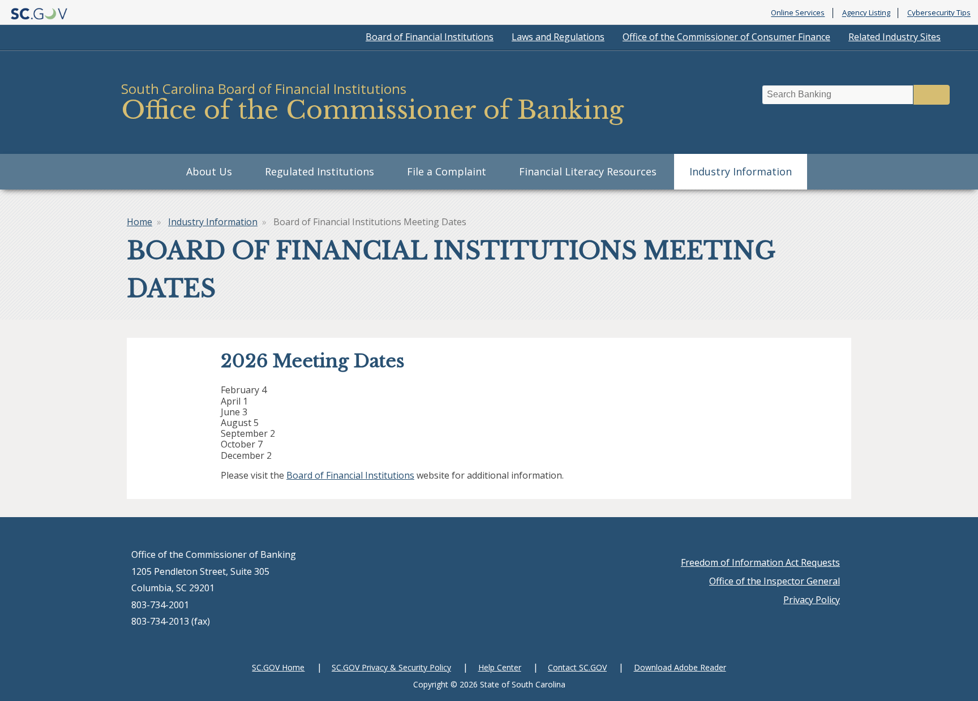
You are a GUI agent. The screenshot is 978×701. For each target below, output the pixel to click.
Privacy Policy (811, 600)
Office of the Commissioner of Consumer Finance (726, 37)
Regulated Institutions (319, 171)
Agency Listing (866, 13)
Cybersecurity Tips (939, 13)
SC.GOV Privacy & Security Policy (391, 667)
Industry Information (740, 171)
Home (139, 222)
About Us (209, 171)
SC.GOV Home (278, 667)
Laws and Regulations (558, 37)
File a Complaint (446, 171)
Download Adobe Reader (680, 667)
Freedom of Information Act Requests (760, 562)
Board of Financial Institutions (430, 37)
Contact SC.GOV (577, 667)
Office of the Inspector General (774, 581)
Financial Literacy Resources (588, 171)
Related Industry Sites (894, 37)
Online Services (798, 13)
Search (931, 95)
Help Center (499, 667)
